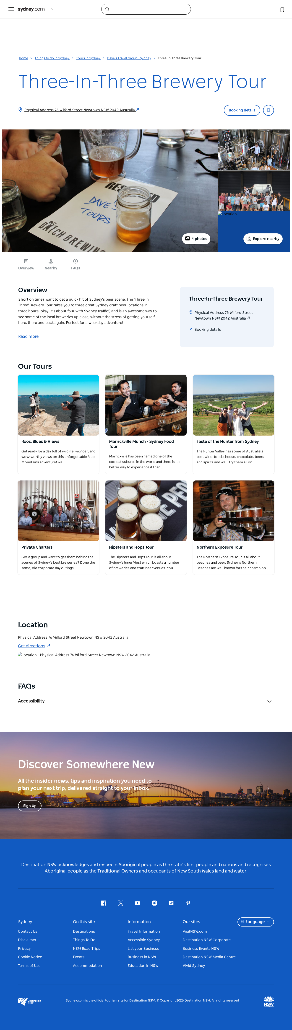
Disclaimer (27, 940)
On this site (84, 922)
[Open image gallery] (110, 251)
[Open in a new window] (58, 405)
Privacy (24, 948)
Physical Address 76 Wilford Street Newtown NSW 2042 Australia (80, 110)
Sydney (25, 922)
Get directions (31, 646)
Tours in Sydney (88, 58)
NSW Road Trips (86, 948)
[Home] (31, 9)
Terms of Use (29, 966)
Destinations (84, 931)
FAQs (75, 268)
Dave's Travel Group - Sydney (129, 58)
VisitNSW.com (195, 931)
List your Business (143, 948)
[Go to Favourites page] (281, 9)
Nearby (51, 268)
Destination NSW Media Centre (209, 957)
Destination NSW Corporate (207, 940)
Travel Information (144, 931)
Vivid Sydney (194, 966)
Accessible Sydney (144, 940)
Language (255, 922)
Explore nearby (266, 239)
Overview (26, 268)
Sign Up (29, 806)
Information (139, 922)
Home (23, 58)
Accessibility (31, 701)
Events (78, 957)
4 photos (199, 239)
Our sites (191, 922)
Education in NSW (143, 966)
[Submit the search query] (107, 9)
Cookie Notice (30, 957)
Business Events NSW (201, 948)
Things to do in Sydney (52, 58)
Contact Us (27, 931)
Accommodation (87, 966)
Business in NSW (142, 957)
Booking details (242, 110)
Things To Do (84, 940)
